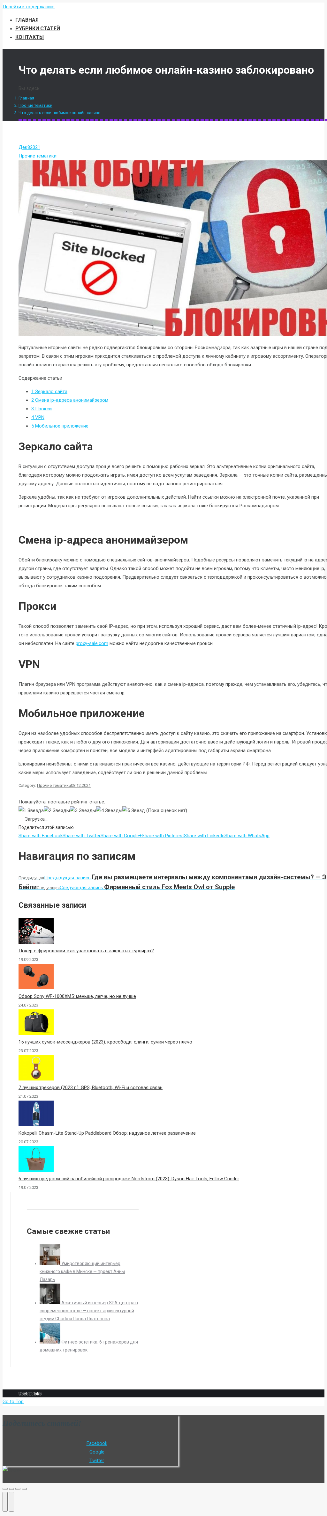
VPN (37, 417)
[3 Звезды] (83, 810)
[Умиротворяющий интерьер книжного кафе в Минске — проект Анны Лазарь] (50, 1263)
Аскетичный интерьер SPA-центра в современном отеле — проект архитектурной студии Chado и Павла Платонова (89, 1310)
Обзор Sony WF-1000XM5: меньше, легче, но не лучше (77, 996)
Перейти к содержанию (29, 7)
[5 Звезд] (133, 810)
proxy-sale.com (92, 643)
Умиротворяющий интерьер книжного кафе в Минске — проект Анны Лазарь (82, 1271)
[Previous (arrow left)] (5, 1502)
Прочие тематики (35, 105)
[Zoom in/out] (24, 1489)
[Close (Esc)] (5, 1489)
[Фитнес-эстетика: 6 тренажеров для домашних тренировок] (50, 1341)
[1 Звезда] (31, 810)
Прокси (41, 409)
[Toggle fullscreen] (17, 1489)
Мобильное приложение (59, 426)
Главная (26, 98)
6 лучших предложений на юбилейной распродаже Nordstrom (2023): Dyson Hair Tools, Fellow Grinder (129, 1179)
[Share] (11, 1489)
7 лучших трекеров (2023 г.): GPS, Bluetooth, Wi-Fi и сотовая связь (91, 1087)
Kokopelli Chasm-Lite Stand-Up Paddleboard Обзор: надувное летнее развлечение (107, 1133)
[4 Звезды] (109, 810)
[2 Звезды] (57, 810)
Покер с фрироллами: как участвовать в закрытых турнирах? (86, 951)
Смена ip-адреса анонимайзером (69, 400)
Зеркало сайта (49, 391)
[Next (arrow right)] (11, 1502)
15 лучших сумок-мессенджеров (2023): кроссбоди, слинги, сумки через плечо (105, 1042)
